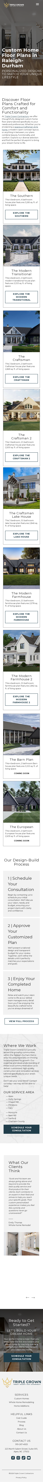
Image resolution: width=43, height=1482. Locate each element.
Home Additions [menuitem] (21, 1406)
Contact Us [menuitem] (21, 1433)
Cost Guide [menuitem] (21, 1418)
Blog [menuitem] (21, 1425)
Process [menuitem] (21, 1422)
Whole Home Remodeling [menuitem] (21, 1402)
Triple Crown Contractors (17, 116)
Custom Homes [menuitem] (21, 1398)
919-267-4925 (21, 1444)
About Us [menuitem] (21, 1429)
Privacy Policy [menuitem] (21, 1477)
